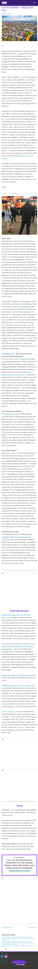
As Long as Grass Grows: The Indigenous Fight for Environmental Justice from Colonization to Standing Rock (18, 646)
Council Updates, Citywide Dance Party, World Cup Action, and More (18, 939)
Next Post (33, 928)
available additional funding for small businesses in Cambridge (17, 536)
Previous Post (6, 928)
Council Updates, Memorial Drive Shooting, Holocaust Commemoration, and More (17, 943)
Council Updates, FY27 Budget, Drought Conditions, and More (17, 946)
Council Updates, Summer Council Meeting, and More (17, 937)
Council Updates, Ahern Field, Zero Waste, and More (16, 941)
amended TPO (10, 414)
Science (7, 712)
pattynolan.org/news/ (19, 870)
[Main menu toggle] (34, 3)
